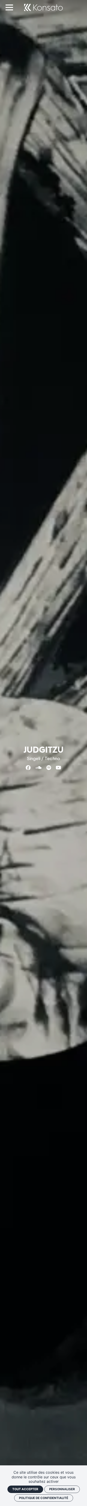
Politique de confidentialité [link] (43, 1498)
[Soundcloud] (38, 767)
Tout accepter (25, 1489)
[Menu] (11, 7)
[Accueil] (43, 7)
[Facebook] (28, 767)
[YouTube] (58, 767)
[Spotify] (48, 767)
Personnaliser (62, 1489)
